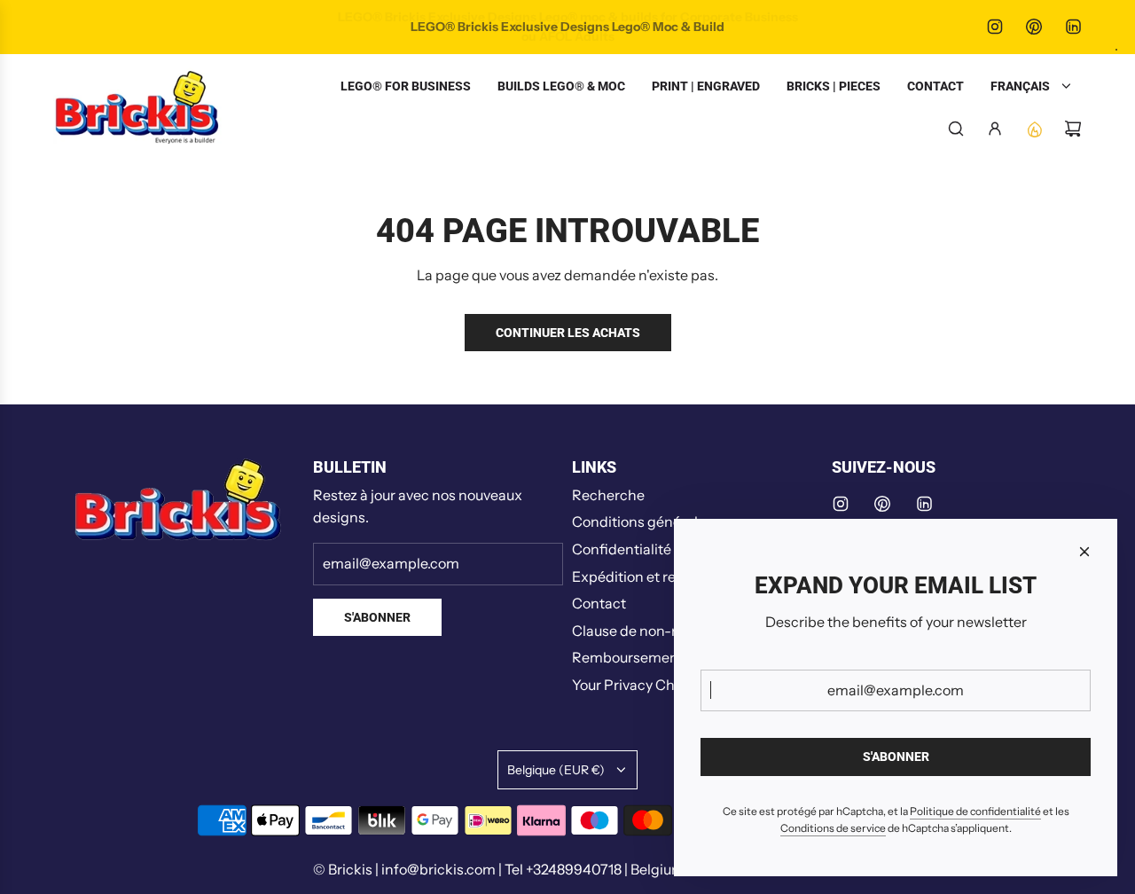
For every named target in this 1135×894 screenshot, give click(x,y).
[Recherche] (955, 128)
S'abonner (377, 617)
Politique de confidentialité (975, 811)
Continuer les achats (568, 332)
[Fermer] (1084, 551)
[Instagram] (994, 26)
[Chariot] (1072, 128)
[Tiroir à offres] (1033, 128)
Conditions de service (833, 828)
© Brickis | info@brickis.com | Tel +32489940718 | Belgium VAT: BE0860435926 (567, 869)
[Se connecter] (994, 128)
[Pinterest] (1033, 26)
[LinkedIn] (1072, 26)
